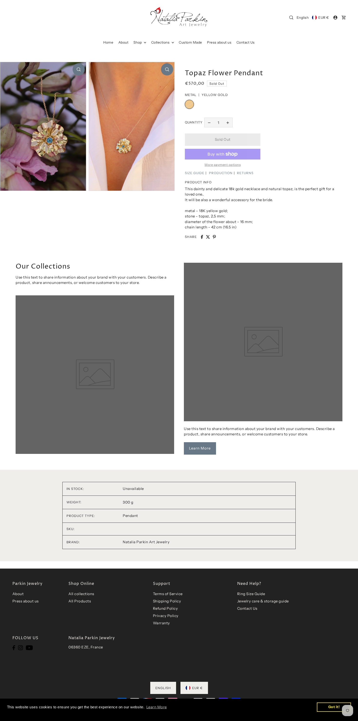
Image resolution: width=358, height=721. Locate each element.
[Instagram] (20, 647)
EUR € (323, 17)
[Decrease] (209, 122)
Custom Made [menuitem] (190, 42)
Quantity (194, 122)
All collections (81, 593)
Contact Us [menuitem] (245, 42)
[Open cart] (343, 17)
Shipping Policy (167, 601)
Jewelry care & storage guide (263, 601)
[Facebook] (13, 647)
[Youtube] (29, 647)
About (18, 593)
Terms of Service (168, 593)
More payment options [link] (223, 165)
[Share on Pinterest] (214, 237)
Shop (138, 42)
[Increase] (227, 122)
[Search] (291, 17)
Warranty (161, 623)
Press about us (25, 601)
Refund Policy (165, 608)
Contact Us (247, 608)
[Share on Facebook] (202, 237)
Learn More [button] (156, 707)
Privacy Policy (166, 615)
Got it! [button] (334, 707)
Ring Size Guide (251, 593)
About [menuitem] (123, 42)
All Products (79, 601)
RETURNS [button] (245, 173)
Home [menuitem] (108, 42)
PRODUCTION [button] (221, 173)
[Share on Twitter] (208, 237)
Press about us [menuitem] (219, 42)
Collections (160, 42)
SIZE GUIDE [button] (194, 173)
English (303, 17)
